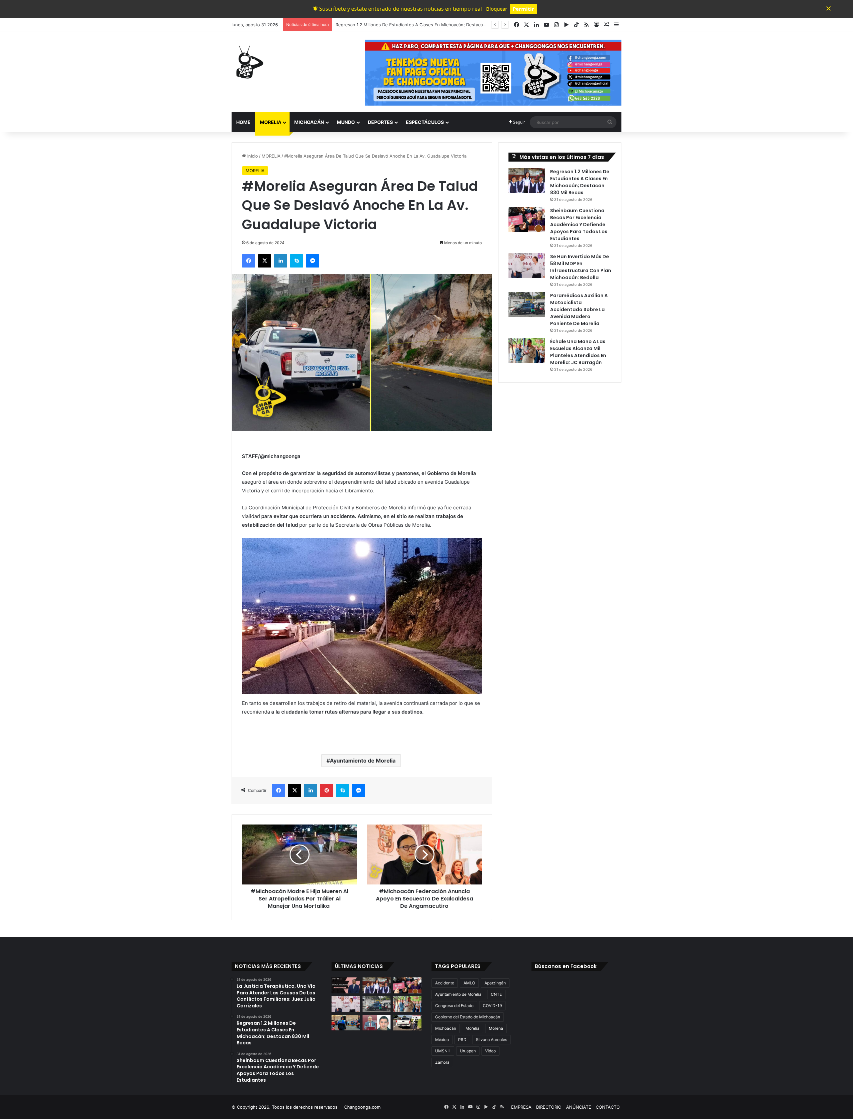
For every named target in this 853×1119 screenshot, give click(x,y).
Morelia (472, 1028)
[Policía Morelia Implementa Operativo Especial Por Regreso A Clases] (346, 1023)
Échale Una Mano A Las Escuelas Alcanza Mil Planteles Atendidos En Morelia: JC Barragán (578, 352)
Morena (496, 1028)
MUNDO (346, 122)
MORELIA (270, 122)
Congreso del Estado (454, 1005)
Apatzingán (495, 982)
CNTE (496, 994)
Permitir (523, 8)
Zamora (442, 1062)
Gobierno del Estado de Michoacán (467, 1016)
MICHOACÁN (309, 122)
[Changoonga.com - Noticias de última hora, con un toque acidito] (248, 62)
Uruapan (468, 1050)
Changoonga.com (362, 1107)
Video (490, 1050)
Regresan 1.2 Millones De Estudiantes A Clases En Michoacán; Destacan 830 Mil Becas (579, 182)
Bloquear (496, 8)
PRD (462, 1039)
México (442, 1039)
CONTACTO (608, 1107)
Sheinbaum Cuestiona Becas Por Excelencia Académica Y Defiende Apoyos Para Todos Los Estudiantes (443, 24)
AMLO (469, 982)
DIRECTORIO (548, 1107)
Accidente (444, 982)
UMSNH (442, 1050)
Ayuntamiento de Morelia (363, 760)
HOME (243, 122)
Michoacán (445, 1028)
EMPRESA (521, 1107)
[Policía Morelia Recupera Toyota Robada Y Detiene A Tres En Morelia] (407, 1023)
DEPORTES (380, 122)
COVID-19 (492, 1005)
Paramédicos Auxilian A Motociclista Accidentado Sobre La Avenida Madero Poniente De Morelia (579, 309)
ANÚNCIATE (578, 1107)
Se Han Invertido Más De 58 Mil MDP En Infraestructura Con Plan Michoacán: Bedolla (580, 267)
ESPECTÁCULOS (425, 122)
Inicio (252, 156)
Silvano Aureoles (491, 1039)
